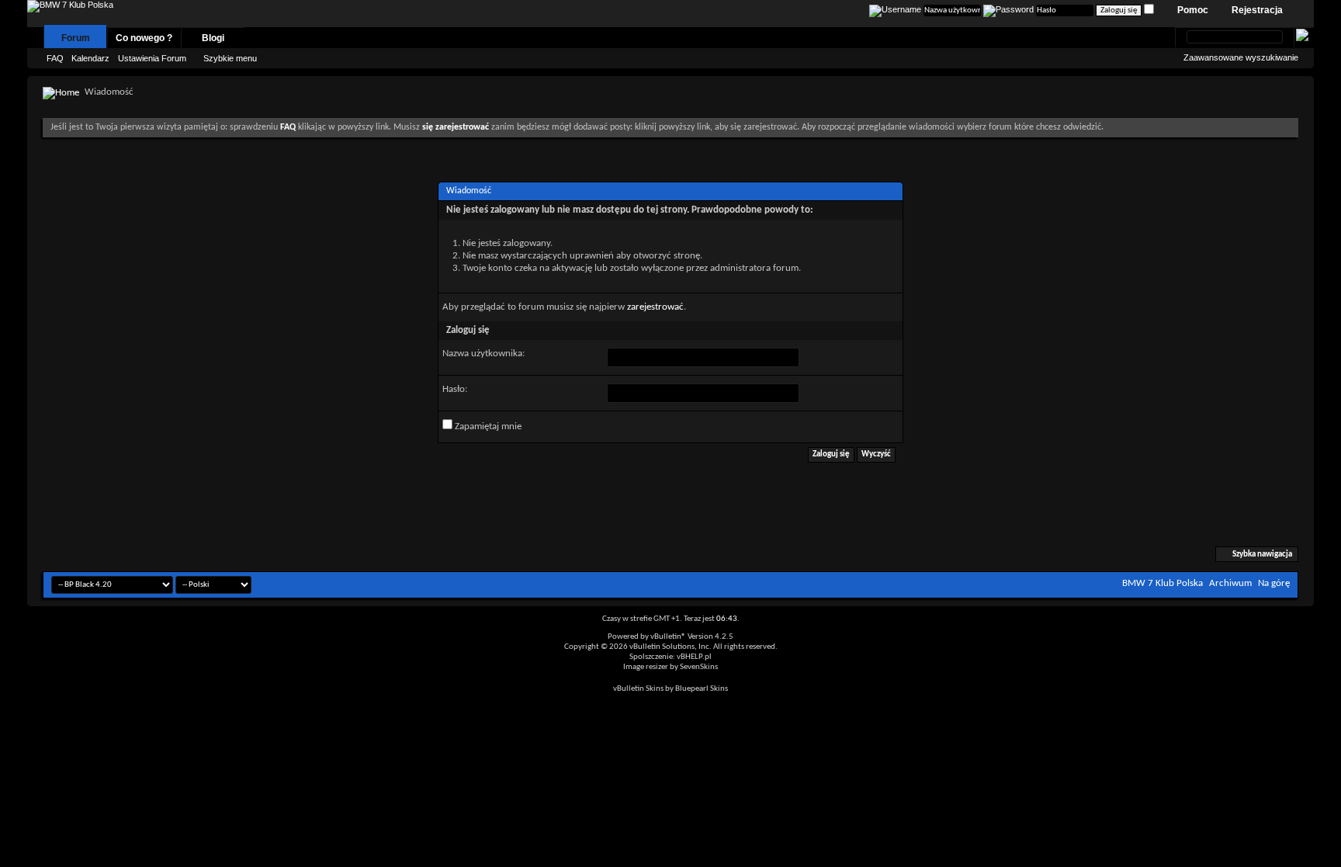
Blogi (213, 38)
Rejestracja (1257, 10)
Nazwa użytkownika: (483, 354)
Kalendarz (90, 58)
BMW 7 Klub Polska (1162, 583)
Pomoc (1192, 10)
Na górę (1274, 583)
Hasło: (454, 389)
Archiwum (1230, 583)
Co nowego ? (144, 38)
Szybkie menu (230, 58)
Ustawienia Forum (152, 58)
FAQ (55, 58)
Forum (75, 38)
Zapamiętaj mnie (487, 426)
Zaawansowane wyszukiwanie (1240, 57)
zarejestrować (655, 307)
